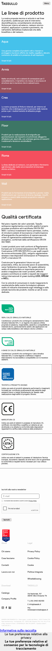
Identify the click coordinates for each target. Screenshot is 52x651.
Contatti (5, 565)
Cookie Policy (34, 558)
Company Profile (9, 599)
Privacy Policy (33, 501)
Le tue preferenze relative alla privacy (26, 635)
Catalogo (6, 593)
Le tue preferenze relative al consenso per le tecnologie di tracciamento (26, 645)
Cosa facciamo (8, 558)
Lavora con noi (8, 572)
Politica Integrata (35, 572)
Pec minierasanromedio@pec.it (38, 609)
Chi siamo (6, 551)
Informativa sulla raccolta (18, 630)
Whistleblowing (34, 579)
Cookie (31, 565)
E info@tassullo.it (34, 604)
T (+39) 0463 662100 (36, 601)
